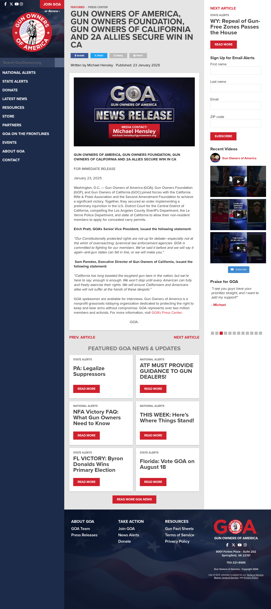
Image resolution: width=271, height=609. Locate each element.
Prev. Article (82, 337)
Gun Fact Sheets (179, 528)
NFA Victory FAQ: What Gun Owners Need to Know (97, 417)
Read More (86, 389)
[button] (212, 333)
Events (9, 142)
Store (8, 116)
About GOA (13, 151)
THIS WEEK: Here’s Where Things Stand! (167, 417)
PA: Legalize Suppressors (89, 371)
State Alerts (15, 81)
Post (100, 55)
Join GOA (52, 4)
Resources (13, 107)
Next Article (186, 337)
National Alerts (19, 72)
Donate (10, 90)
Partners (11, 125)
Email (119, 55)
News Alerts (128, 535)
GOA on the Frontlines (25, 134)
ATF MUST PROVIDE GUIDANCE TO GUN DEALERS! (166, 371)
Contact (11, 160)
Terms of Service (179, 535)
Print (139, 55)
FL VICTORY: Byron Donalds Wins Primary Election (98, 464)
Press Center (98, 7)
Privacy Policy (177, 541)
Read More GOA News (134, 499)
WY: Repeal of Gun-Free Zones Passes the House (235, 26)
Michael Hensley (100, 65)
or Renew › (52, 11)
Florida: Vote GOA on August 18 (167, 464)
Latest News (14, 99)
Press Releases (84, 535)
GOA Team (80, 528)
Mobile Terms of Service (226, 577)
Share (80, 55)
